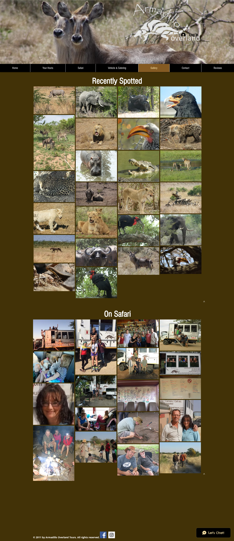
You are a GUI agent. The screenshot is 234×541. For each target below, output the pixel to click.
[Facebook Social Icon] (103, 535)
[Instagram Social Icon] (111, 535)
